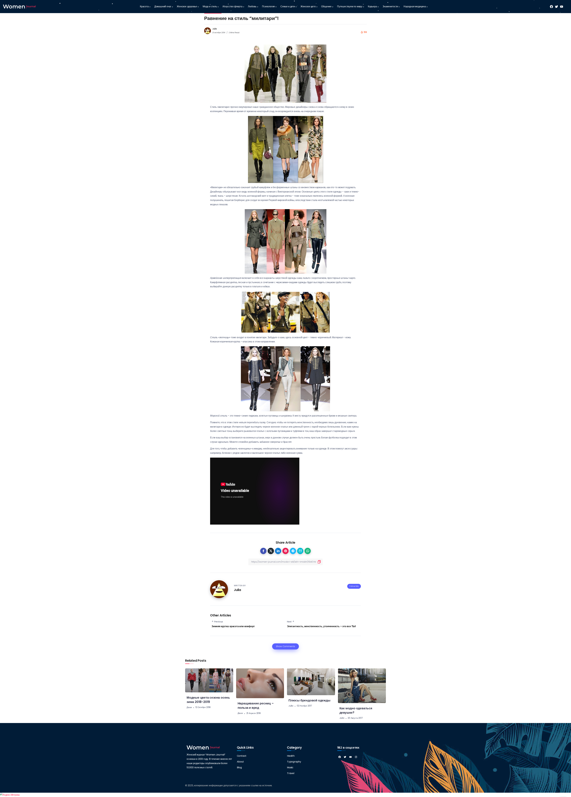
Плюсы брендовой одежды (309, 700)
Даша (189, 707)
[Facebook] (339, 757)
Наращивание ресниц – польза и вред (256, 705)
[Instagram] (356, 757)
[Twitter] (345, 757)
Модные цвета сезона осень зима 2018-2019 (208, 699)
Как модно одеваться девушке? (355, 710)
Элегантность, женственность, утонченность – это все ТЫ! (321, 626)
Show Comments (285, 646)
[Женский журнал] (19, 6)
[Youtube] (350, 757)
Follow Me (354, 586)
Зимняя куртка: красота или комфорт (233, 626)
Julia (214, 28)
